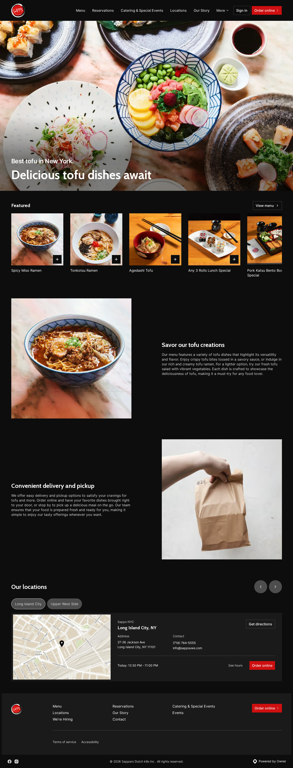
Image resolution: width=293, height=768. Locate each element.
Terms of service (64, 742)
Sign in (241, 10)
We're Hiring (63, 719)
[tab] (28, 603)
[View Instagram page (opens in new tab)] (16, 761)
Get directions (260, 624)
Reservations (103, 10)
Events (177, 713)
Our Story (202, 10)
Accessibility (90, 742)
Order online (262, 665)
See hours (235, 665)
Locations (178, 10)
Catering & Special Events (142, 10)
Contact (119, 719)
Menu (80, 10)
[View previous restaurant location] (260, 586)
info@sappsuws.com (187, 648)
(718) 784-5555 (184, 643)
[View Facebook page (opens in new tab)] (9, 761)
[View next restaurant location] (275, 586)
